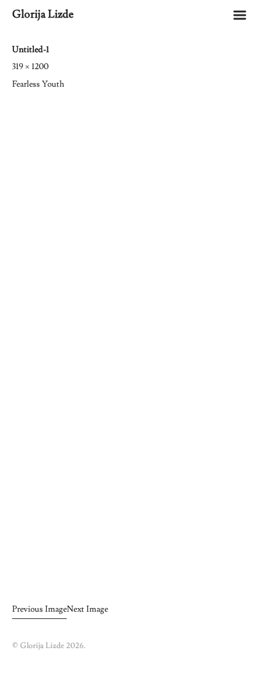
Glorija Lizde (42, 14)
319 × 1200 (30, 66)
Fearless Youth (38, 84)
